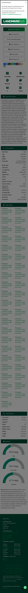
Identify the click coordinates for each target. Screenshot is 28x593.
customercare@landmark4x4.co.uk (11, 14)
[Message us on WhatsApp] (25, 587)
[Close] (26, 2)
